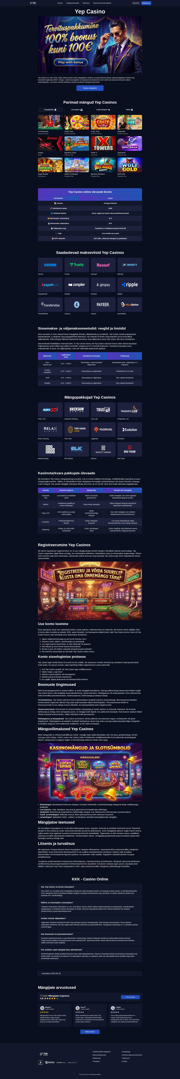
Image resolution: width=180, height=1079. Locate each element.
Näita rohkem (90, 1032)
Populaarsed (49, 109)
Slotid (128, 109)
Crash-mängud (101, 109)
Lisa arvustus (130, 997)
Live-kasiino (75, 109)
